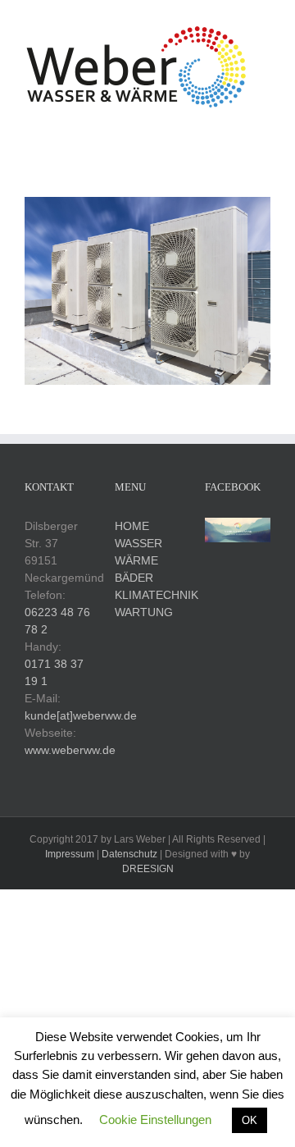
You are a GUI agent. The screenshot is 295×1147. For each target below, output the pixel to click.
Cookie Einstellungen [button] (155, 1119)
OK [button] (249, 1120)
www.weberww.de (70, 749)
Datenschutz (129, 854)
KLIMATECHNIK (156, 594)
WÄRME (136, 560)
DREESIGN (148, 869)
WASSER (138, 543)
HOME (132, 525)
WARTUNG (144, 612)
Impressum (69, 854)
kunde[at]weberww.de (81, 715)
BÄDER (134, 577)
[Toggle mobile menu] (263, 118)
